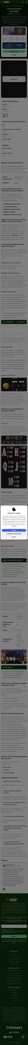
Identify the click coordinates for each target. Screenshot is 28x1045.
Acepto (14, 530)
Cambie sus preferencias (14, 533)
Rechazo (14, 537)
